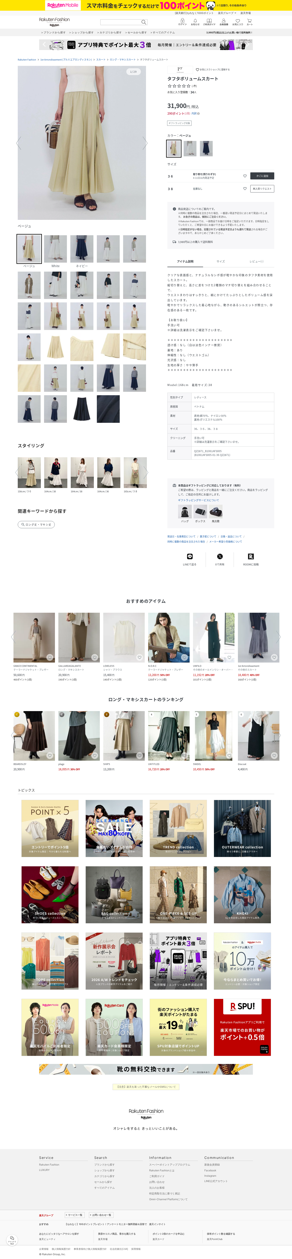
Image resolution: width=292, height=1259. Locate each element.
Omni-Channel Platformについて (168, 1199)
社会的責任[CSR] (119, 1248)
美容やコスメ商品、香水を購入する (117, 1233)
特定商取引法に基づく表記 (164, 1193)
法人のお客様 (157, 1187)
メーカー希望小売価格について (225, 541)
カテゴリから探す (104, 1176)
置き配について (208, 536)
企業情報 (44, 1248)
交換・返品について (231, 536)
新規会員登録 (212, 1164)
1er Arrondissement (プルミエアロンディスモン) (66, 59)
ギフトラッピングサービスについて (198, 500)
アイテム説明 (185, 261)
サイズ (221, 261)
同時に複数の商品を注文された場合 (186, 541)
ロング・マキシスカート (123, 59)
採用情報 (136, 1248)
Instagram (210, 1175)
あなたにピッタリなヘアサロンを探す (59, 1233)
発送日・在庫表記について (181, 536)
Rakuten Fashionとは (161, 1170)
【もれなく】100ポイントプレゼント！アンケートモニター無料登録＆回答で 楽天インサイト (115, 1224)
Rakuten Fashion (27, 59)
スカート (101, 59)
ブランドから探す (104, 1164)
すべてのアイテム (104, 1187)
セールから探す (103, 1182)
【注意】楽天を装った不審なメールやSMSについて (146, 1086)
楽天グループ (225, 13)
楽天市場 (245, 13)
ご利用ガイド (157, 1176)
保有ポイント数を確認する (221, 1233)
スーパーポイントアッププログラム (169, 1164)
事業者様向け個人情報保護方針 (90, 1248)
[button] (82, 143)
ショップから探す (104, 1170)
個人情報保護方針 (61, 1248)
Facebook (210, 1170)
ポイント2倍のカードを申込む (169, 1233)
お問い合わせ (157, 1182)
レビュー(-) (256, 261)
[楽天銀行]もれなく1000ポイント (194, 13)
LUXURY (44, 1170)
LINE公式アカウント (216, 1181)
